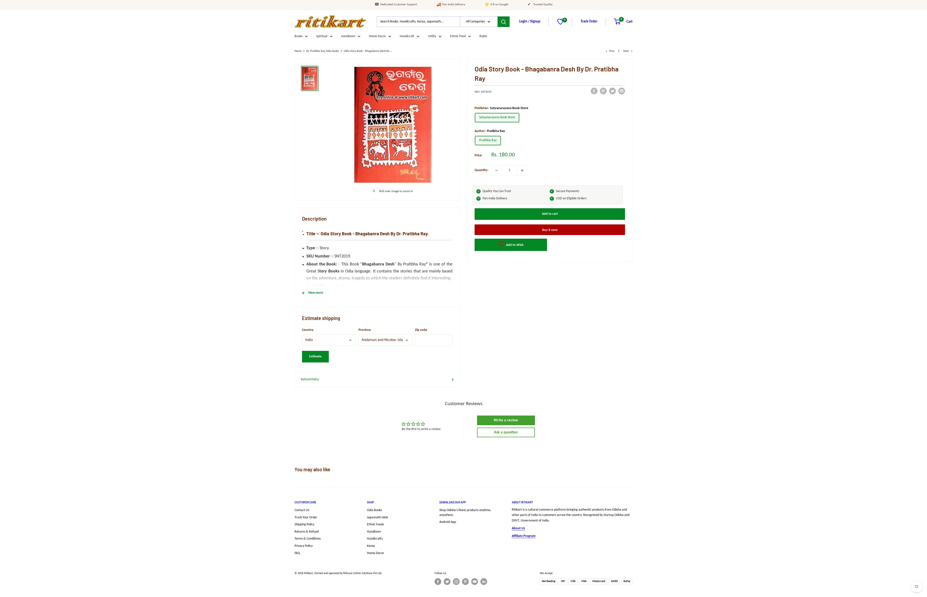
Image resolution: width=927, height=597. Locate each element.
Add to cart (550, 213)
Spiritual (321, 36)
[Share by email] (621, 91)
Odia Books (374, 510)
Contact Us (302, 510)
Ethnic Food (458, 36)
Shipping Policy (304, 524)
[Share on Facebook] (594, 91)
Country (308, 330)
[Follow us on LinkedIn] (483, 581)
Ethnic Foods (375, 524)
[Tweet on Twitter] (612, 91)
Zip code (421, 330)
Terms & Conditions (308, 539)
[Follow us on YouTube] (474, 581)
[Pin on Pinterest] (603, 91)
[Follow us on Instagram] (456, 581)
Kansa (371, 546)
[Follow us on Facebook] (438, 581)
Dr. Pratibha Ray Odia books (322, 51)
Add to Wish (514, 245)
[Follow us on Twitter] (447, 581)
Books (298, 36)
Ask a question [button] (506, 432)
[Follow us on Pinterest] (465, 581)
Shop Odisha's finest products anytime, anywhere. (465, 512)
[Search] (504, 21)
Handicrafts (375, 539)
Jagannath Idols (377, 517)
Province (364, 330)
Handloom (348, 36)
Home (298, 51)
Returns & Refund (307, 532)
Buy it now (549, 230)
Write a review (506, 420)
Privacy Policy (304, 546)
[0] (560, 24)
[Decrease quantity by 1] (497, 170)
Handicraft (407, 36)
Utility (432, 36)
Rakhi (483, 36)
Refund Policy (310, 379)
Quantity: (481, 170)
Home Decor (377, 36)
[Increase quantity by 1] (522, 170)
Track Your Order (306, 517)
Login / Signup (529, 21)
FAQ (297, 553)
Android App (447, 522)
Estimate (315, 356)
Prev (611, 51)
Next (626, 51)
